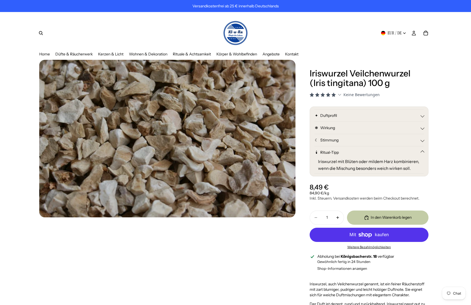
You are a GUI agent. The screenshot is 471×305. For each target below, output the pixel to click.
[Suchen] (41, 33)
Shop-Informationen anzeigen (342, 268)
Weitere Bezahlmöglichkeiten (369, 247)
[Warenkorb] (426, 33)
